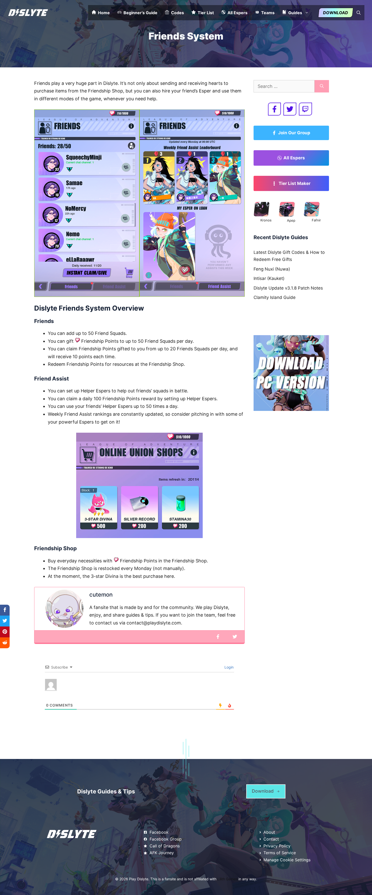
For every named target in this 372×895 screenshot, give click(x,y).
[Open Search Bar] (358, 12)
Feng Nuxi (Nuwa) (272, 269)
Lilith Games (227, 879)
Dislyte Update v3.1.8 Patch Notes (288, 288)
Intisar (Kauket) (269, 278)
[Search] (322, 86)
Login (228, 667)
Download (335, 12)
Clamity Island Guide (275, 297)
